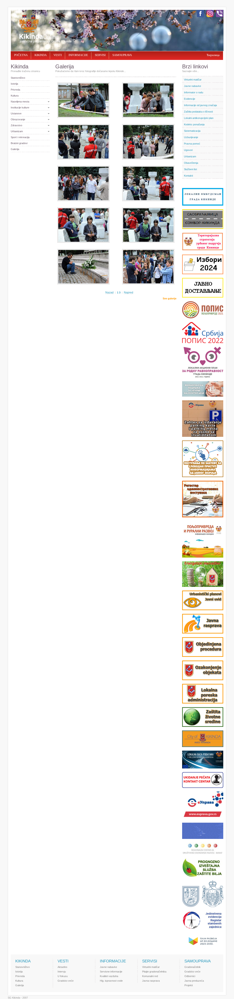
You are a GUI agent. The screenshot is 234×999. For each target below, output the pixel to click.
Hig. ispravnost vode (111, 980)
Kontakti (188, 175)
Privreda (15, 89)
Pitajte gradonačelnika (154, 971)
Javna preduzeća (194, 980)
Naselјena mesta (20, 101)
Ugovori (188, 150)
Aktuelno (62, 967)
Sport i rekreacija (20, 137)
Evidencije (189, 98)
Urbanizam (17, 131)
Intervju (62, 971)
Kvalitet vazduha (109, 976)
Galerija (15, 149)
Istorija (14, 83)
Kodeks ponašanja (194, 124)
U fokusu (63, 976)
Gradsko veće (66, 980)
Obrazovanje (18, 119)
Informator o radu (193, 92)
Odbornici (189, 976)
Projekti (188, 985)
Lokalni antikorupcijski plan (198, 118)
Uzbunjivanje (191, 137)
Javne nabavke (192, 86)
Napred (128, 292)
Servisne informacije (111, 971)
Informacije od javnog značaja (200, 105)
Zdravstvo (16, 125)
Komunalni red (150, 976)
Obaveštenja (191, 162)
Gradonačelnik (192, 967)
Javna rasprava (151, 980)
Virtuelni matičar (193, 79)
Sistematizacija (192, 130)
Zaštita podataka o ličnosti (198, 111)
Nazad (109, 292)
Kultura (15, 95)
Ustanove (16, 113)
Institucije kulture (20, 107)
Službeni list (190, 169)
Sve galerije (169, 298)
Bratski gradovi (19, 143)
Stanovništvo (18, 77)
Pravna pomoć (192, 143)
